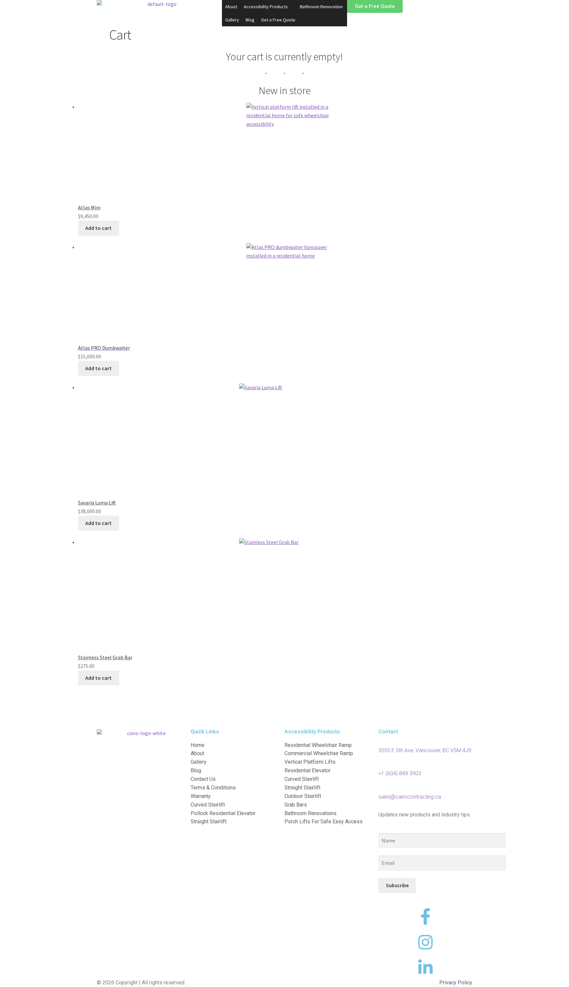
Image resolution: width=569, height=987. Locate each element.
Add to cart (98, 228)
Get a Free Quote (278, 20)
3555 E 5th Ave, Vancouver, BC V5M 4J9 (424, 750)
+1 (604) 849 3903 (399, 773)
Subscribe (397, 885)
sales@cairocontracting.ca (409, 797)
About (231, 7)
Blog (250, 20)
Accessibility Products (266, 7)
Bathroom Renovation (321, 7)
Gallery (232, 20)
